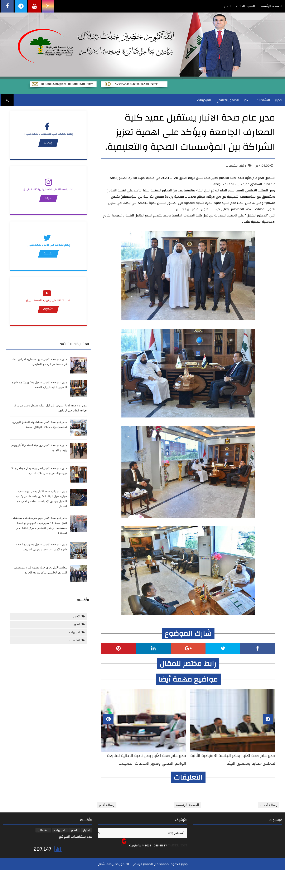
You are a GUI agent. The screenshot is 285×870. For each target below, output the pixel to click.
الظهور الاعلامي (227, 100)
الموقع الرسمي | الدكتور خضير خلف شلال (125, 864)
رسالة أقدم (106, 805)
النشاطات (263, 100)
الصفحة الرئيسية (271, 6)
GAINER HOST (177, 845)
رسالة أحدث (268, 805)
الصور (247, 100)
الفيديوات (204, 100)
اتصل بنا (226, 6)
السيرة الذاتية (245, 6)
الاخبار (278, 100)
